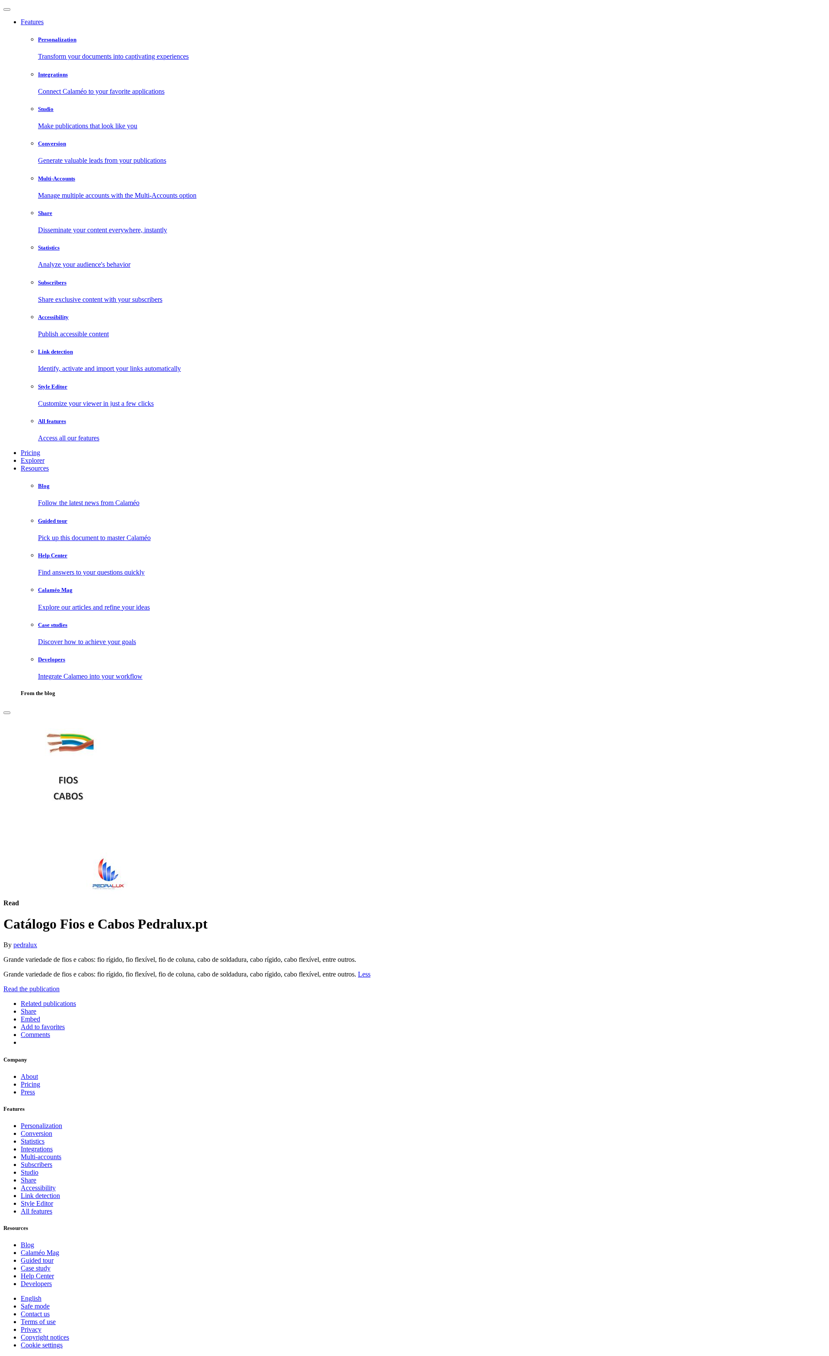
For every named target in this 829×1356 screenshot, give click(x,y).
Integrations (37, 1149)
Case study (36, 1268)
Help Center (37, 1276)
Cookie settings (42, 1345)
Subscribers (36, 1164)
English (31, 1298)
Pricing (30, 452)
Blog (27, 1245)
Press (28, 1092)
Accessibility (38, 1188)
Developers (36, 1283)
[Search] (6, 712)
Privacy (31, 1329)
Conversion (36, 1133)
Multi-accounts (41, 1156)
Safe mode (35, 1306)
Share (28, 1180)
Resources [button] (35, 468)
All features (36, 1211)
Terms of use (38, 1321)
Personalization (41, 1125)
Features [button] (32, 21)
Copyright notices (45, 1337)
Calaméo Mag (40, 1252)
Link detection (40, 1195)
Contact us (35, 1314)
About (29, 1076)
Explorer (32, 460)
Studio (29, 1172)
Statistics (32, 1141)
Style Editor (37, 1203)
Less (364, 974)
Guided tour (37, 1260)
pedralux (25, 944)
